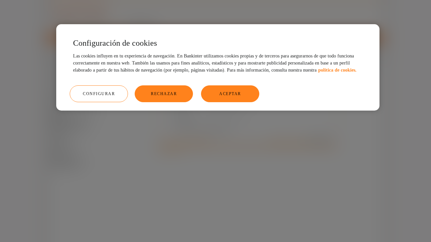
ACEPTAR (230, 93)
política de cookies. (337, 70)
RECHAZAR (164, 93)
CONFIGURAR (99, 93)
